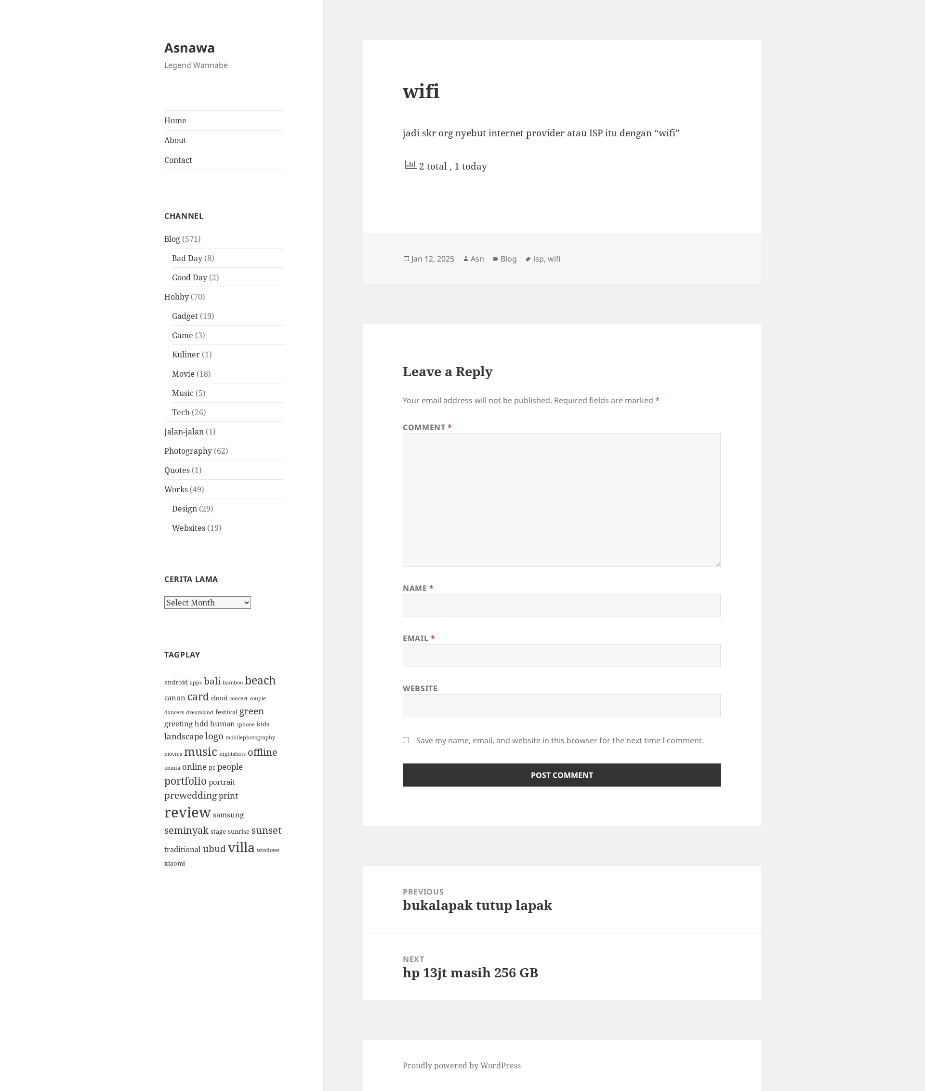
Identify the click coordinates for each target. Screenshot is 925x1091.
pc (212, 767)
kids (263, 724)
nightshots (232, 753)
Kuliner (186, 354)
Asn (477, 258)
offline (263, 752)
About (175, 140)
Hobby (176, 296)
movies (173, 753)
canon (174, 697)
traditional (182, 849)
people (230, 766)
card (198, 696)
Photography (188, 451)
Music (183, 393)
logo (214, 736)
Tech (181, 412)
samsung (228, 814)
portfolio (185, 781)
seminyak (186, 830)
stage (218, 831)
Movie (183, 373)
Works (176, 489)
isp (538, 258)
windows (268, 850)
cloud (219, 698)
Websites (188, 528)
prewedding (190, 795)
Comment (427, 427)
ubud (214, 848)
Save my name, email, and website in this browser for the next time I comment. (560, 740)
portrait (222, 781)
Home (175, 120)
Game (182, 335)
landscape (183, 736)
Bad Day (187, 258)
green (251, 711)
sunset (266, 830)
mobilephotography (250, 737)
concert (238, 698)
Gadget (185, 316)
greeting (178, 723)
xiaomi (174, 863)
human (222, 723)
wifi (554, 258)
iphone (246, 724)
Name (418, 588)
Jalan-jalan (184, 431)
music (200, 751)
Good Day (189, 277)
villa (241, 847)
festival (226, 712)
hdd (201, 723)
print (228, 795)
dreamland (199, 712)
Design (184, 508)
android (176, 682)
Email (419, 638)
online (194, 766)
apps (196, 682)
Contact (178, 160)
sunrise (239, 831)
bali (212, 681)
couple (258, 698)
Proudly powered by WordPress (462, 1065)
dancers (174, 712)
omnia (172, 767)
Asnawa (189, 47)
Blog (172, 239)
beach (260, 680)
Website (420, 688)
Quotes (177, 470)
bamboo (233, 682)
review (187, 812)
